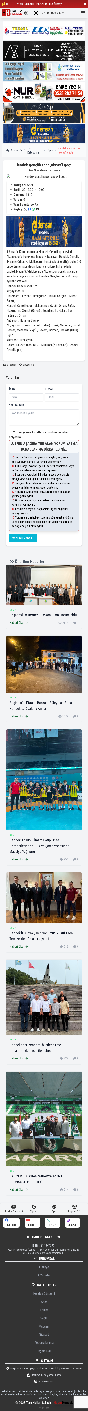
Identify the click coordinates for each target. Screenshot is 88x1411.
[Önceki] (7, 4)
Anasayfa (16, 150)
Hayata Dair (44, 1351)
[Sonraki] (84, 4)
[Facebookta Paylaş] (29, 209)
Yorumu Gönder (23, 538)
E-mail (49, 389)
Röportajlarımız (44, 1343)
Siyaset (44, 1334)
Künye (45, 1267)
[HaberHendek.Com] (12, 13)
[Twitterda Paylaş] (25, 209)
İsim (12, 389)
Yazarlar (44, 1275)
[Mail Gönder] (37, 209)
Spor (50, 150)
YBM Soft (44, 1407)
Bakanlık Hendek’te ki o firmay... (43, 4)
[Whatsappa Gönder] (33, 209)
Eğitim (44, 1310)
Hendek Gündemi (44, 1294)
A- (32, 204)
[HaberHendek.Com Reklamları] (44, 30)
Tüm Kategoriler (33, 150)
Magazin (44, 1326)
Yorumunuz (16, 405)
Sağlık (44, 1318)
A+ (36, 204)
